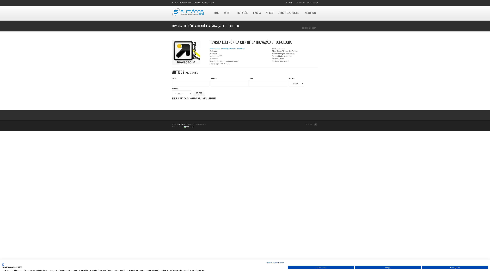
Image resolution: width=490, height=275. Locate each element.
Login (290, 3)
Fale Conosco (310, 12)
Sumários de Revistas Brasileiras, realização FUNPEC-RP (193, 3)
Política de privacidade (275, 263)
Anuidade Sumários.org (288, 12)
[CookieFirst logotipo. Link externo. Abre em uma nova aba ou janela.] (3, 264)
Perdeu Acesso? (309, 28)
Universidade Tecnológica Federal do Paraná (227, 48)
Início (216, 12)
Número (175, 89)
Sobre (227, 12)
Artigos (269, 12)
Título (174, 79)
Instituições (242, 12)
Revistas (257, 12)
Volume (291, 79)
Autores (214, 79)
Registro (314, 3)
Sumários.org (182, 124)
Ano (251, 79)
